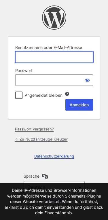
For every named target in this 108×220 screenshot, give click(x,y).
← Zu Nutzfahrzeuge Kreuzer (41, 139)
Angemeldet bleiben (43, 95)
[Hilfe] (67, 93)
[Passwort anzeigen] (87, 80)
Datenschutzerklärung (54, 156)
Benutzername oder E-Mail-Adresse (48, 47)
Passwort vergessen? (34, 129)
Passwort (24, 70)
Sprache (31, 176)
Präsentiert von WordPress (54, 17)
